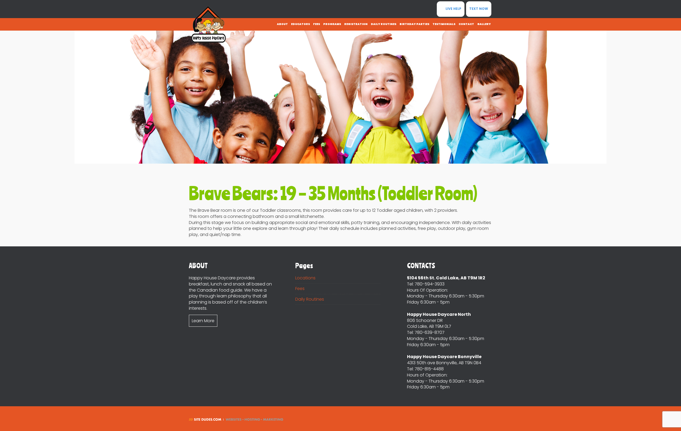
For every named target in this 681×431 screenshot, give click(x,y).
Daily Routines (309, 299)
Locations (305, 278)
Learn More (203, 321)
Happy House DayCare (209, 25)
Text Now (478, 8)
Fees (300, 288)
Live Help (453, 8)
